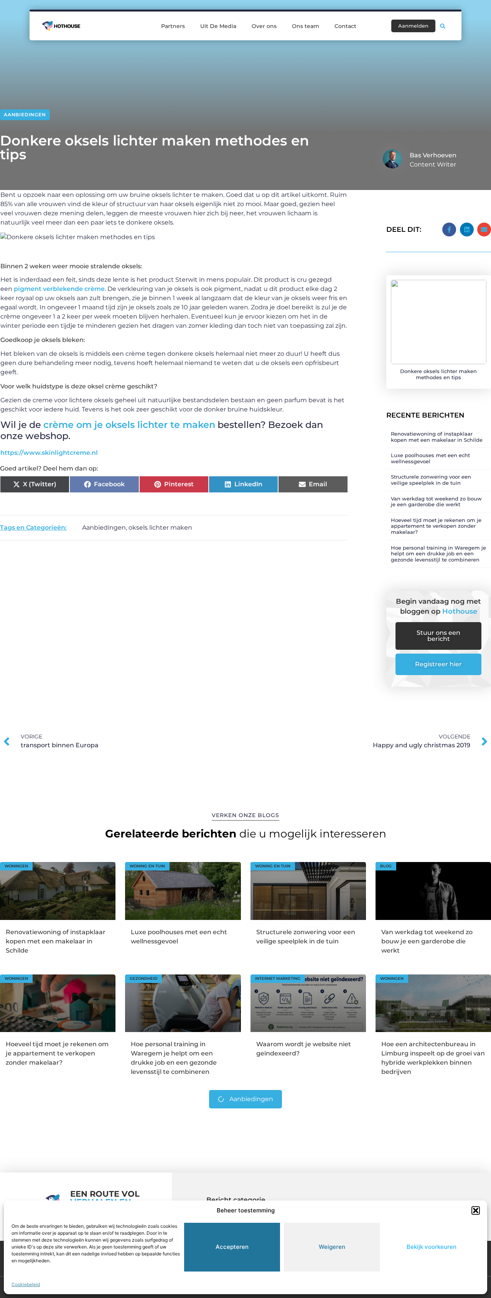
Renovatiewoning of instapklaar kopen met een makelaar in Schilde (437, 437)
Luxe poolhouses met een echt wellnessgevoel (430, 458)
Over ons (264, 26)
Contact (345, 26)
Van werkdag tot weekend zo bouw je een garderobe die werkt (436, 501)
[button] (475, 1210)
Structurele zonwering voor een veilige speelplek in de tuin (431, 480)
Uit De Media (218, 26)
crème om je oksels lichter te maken (129, 424)
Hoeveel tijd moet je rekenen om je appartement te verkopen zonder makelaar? (436, 526)
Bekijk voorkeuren (431, 1246)
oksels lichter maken (160, 527)
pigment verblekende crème (58, 288)
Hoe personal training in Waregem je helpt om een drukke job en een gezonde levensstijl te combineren (438, 554)
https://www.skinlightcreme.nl (49, 452)
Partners (173, 26)
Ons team (305, 26)
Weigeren (332, 1246)
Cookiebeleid (26, 1284)
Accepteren (232, 1246)
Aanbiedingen (25, 114)
